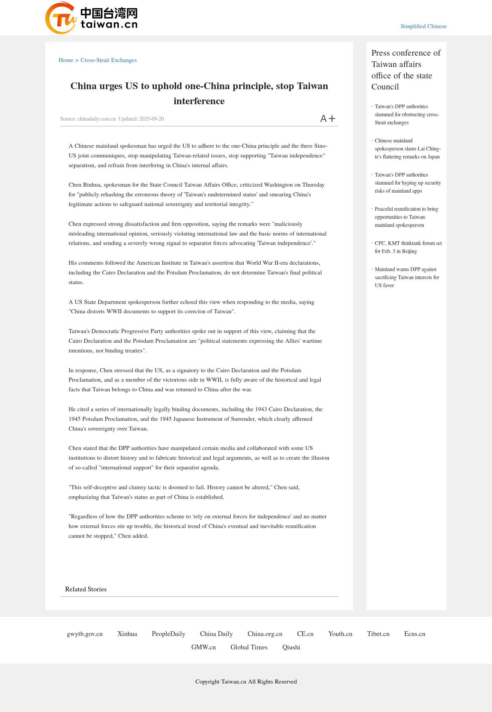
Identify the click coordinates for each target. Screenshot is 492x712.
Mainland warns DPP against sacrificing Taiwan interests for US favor (407, 276)
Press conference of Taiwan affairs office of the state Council (406, 69)
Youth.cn (340, 633)
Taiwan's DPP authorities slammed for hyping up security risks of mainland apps (408, 182)
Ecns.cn (414, 633)
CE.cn (305, 633)
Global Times (249, 646)
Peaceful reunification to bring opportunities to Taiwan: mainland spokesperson (406, 216)
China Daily (216, 633)
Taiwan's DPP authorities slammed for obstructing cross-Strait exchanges (407, 114)
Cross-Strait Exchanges (109, 60)
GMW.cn (203, 646)
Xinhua (127, 633)
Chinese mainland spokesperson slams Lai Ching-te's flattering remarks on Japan (408, 148)
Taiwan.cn (91, 17)
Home (66, 60)
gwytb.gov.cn (85, 633)
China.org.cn (265, 633)
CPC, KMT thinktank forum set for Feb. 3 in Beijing (408, 246)
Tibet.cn (378, 633)
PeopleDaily (168, 633)
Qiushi (291, 646)
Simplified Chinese (424, 26)
